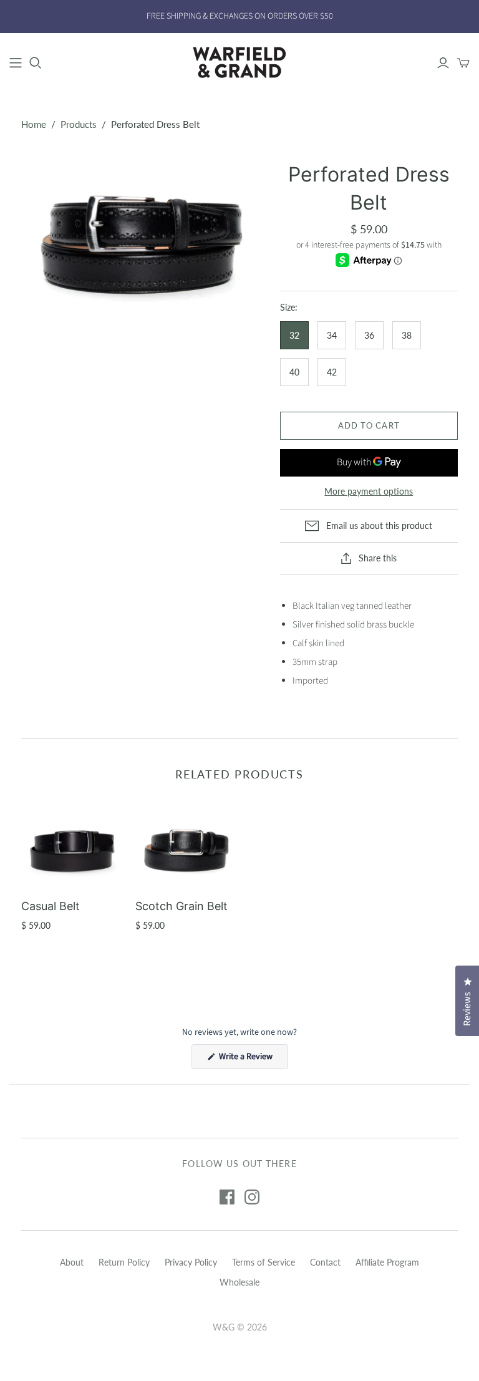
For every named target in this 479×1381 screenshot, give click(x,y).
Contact (325, 1262)
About (72, 1262)
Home (33, 124)
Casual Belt (50, 906)
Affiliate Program (387, 1262)
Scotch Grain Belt (181, 906)
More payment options (368, 491)
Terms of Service (263, 1262)
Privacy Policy (191, 1262)
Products (78, 124)
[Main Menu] (15, 63)
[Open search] (35, 63)
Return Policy (124, 1262)
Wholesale (239, 1282)
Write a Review (252, 1059)
